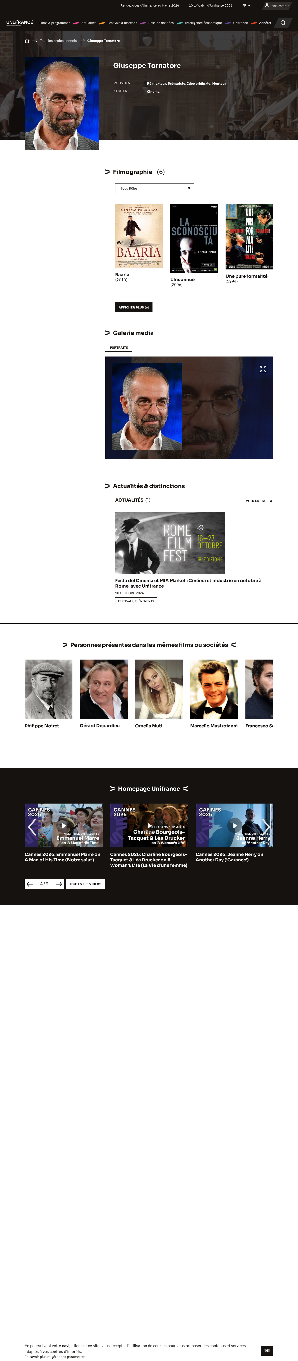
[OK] (267, 1350)
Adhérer (265, 23)
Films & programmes (54, 23)
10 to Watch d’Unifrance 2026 (211, 5)
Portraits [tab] (119, 347)
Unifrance (240, 23)
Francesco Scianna (266, 726)
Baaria (122, 275)
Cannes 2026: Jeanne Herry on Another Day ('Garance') (144, 857)
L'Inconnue (182, 279)
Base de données (161, 23)
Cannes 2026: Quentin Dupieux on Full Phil (234, 857)
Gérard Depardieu (100, 725)
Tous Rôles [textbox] (129, 188)
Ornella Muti (149, 726)
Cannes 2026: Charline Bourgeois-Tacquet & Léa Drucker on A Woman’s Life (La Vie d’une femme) (63, 860)
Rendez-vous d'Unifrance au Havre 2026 (150, 5)
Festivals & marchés (122, 23)
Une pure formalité (246, 276)
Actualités (88, 23)
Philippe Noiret (42, 726)
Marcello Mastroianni (214, 726)
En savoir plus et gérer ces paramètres (55, 1356)
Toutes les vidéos (85, 884)
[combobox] (154, 188)
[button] (263, 369)
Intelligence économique (203, 23)
